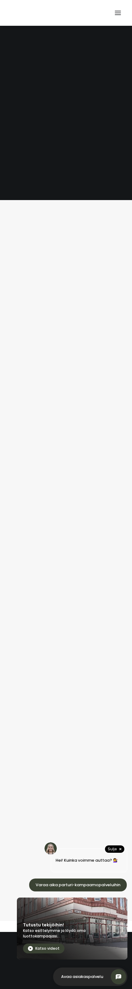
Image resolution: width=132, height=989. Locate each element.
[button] (118, 13)
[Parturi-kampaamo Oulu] (41, 12)
